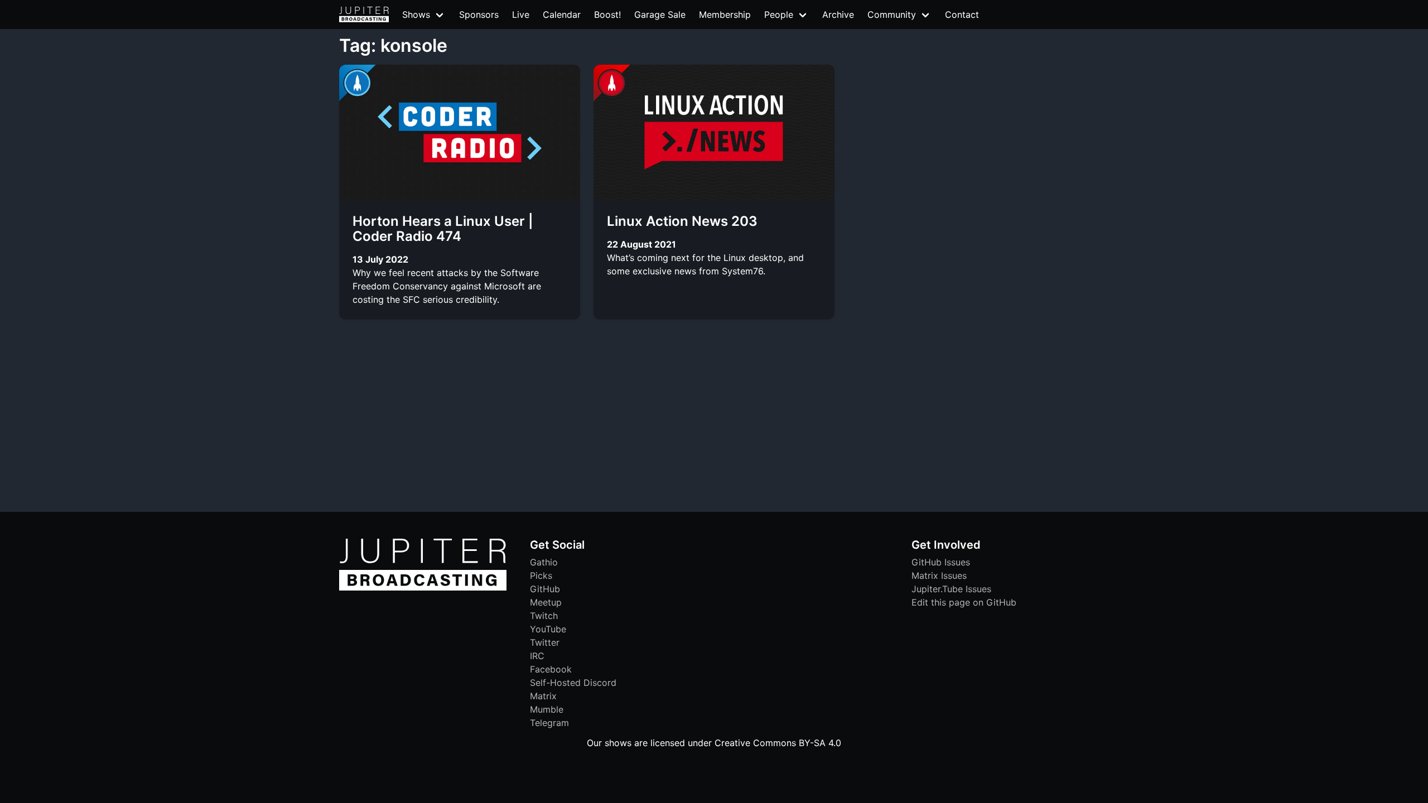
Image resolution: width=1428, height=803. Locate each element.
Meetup (546, 602)
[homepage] (363, 14)
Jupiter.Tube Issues (951, 588)
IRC (537, 655)
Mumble (546, 709)
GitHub (545, 588)
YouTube (548, 629)
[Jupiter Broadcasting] (422, 587)
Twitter (544, 642)
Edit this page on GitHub (963, 602)
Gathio (544, 562)
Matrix (543, 696)
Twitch (544, 615)
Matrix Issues (939, 575)
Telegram (549, 722)
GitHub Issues (940, 562)
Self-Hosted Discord (573, 682)
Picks (541, 575)
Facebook (551, 669)
